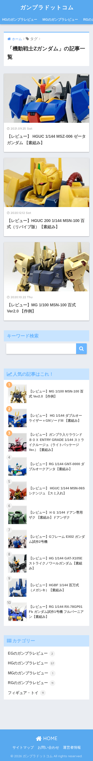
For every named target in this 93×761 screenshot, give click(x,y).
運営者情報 (72, 747)
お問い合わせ (48, 747)
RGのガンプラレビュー (30, 683)
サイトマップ (23, 747)
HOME (49, 738)
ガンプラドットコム (47, 7)
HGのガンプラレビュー (19, 19)
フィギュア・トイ (26, 693)
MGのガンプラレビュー (60, 19)
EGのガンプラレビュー (30, 653)
